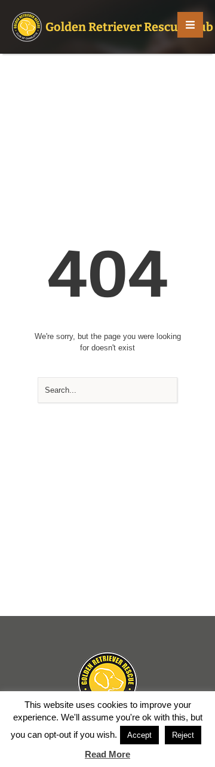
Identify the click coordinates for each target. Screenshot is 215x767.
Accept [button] (139, 735)
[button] (190, 25)
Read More (107, 754)
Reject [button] (183, 735)
